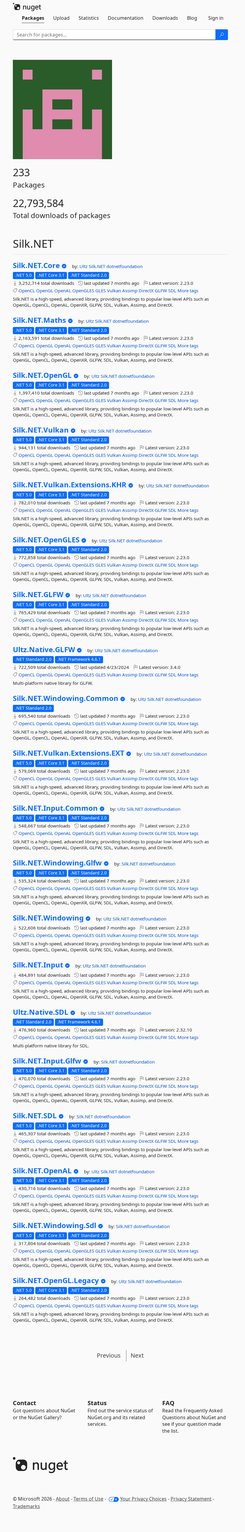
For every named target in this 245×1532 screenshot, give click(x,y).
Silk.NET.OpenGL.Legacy (56, 1280)
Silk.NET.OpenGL (42, 375)
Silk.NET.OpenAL (42, 1170)
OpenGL (44, 290)
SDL (172, 290)
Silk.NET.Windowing (48, 918)
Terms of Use (88, 1499)
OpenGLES (83, 290)
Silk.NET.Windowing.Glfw (57, 862)
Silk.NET (97, 266)
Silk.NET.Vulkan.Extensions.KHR (69, 484)
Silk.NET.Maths (39, 320)
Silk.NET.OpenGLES (46, 539)
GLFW (161, 290)
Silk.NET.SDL (35, 1115)
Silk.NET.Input (38, 965)
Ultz (84, 266)
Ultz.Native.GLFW (44, 649)
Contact (24, 1403)
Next (137, 1355)
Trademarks (26, 1506)
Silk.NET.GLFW (38, 594)
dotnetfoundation (124, 266)
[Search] (221, 34)
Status (97, 1403)
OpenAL (62, 290)
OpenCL (27, 290)
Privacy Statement (191, 1499)
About (63, 1499)
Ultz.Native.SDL (40, 1012)
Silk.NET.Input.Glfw (47, 1061)
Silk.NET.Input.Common (55, 808)
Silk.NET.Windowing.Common (65, 698)
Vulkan (114, 290)
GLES (100, 290)
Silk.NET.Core (36, 265)
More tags (187, 290)
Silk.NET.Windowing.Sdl (54, 1225)
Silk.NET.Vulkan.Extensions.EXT (68, 753)
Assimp (129, 290)
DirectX (146, 290)
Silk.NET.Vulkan (41, 430)
